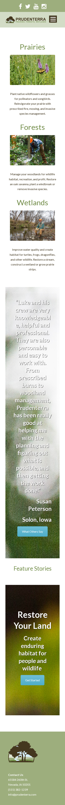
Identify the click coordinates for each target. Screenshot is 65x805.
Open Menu (53, 19)
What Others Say (32, 531)
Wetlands (32, 202)
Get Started (32, 680)
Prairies (32, 46)
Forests (32, 127)
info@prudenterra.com (22, 794)
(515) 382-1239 (18, 789)
